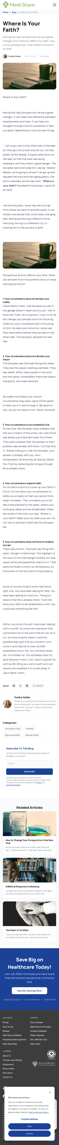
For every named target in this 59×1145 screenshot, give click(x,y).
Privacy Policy (8, 1069)
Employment (8, 1065)
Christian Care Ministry (12, 1060)
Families (30, 728)
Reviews (6, 1031)
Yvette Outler (14, 56)
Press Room (8, 1073)
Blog (14, 12)
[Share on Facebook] (13, 685)
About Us (7, 1056)
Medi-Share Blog (10, 1044)
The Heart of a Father (17, 930)
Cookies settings (29, 1119)
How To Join (8, 1027)
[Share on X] (20, 685)
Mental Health (32, 735)
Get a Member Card (38, 1040)
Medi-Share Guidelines (12, 1035)
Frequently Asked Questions (14, 1040)
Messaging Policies (13, 785)
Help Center (35, 1044)
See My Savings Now (29, 990)
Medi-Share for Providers (40, 1027)
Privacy (39, 782)
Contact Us (7, 1077)
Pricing (5, 1023)
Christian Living (12, 728)
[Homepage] (19, 4)
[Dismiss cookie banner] (50, 1092)
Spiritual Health (12, 735)
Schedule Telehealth (38, 1031)
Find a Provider (36, 1023)
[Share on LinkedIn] (27, 685)
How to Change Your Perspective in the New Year (29, 842)
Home (5, 12)
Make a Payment (37, 1035)
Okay (29, 1126)
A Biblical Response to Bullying (22, 886)
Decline (29, 1133)
